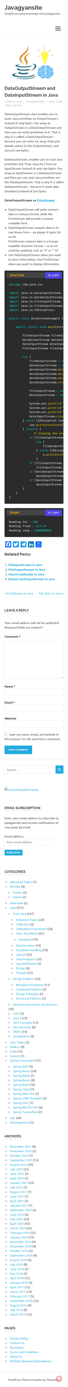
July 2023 (16, 1169)
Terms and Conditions (24, 1352)
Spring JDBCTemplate (27, 1098)
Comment (13, 636)
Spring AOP (21, 1066)
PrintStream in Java (19, 593)
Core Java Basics (27, 933)
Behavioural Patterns (30, 985)
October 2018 (19, 1251)
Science (15, 1056)
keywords (25, 939)
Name (10, 686)
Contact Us (17, 1343)
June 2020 (17, 1214)
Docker (17, 892)
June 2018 (17, 1269)
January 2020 (19, 1237)
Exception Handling (29, 950)
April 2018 (17, 1278)
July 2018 (16, 1264)
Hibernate (16, 903)
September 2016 (21, 1300)
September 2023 (21, 1160)
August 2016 (18, 1305)
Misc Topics (17, 1042)
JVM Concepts (22, 1022)
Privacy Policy (19, 1338)
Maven (17, 897)
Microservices (22, 1027)
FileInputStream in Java (25, 565)
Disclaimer (17, 1347)
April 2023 (17, 1178)
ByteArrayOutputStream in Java (31, 579)
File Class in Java (50, 593)
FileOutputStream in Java (26, 569)
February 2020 (19, 1232)
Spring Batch (21, 1075)
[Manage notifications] (59, 1379)
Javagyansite (23, 7)
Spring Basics (21, 1071)
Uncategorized (19, 1122)
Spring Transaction (25, 1112)
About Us (16, 1356)
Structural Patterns (28, 998)
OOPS (17, 1031)
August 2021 (18, 1192)
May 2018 (16, 1273)
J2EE (16, 1013)
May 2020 (16, 1219)
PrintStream (46, 200)
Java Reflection (26, 963)
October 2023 (19, 1155)
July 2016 (16, 1310)
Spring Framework (22, 1060)
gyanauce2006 (35, 101)
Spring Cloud (21, 1089)
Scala (13, 1051)
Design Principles (27, 994)
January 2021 (19, 1205)
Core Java (19, 913)
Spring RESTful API (25, 1107)
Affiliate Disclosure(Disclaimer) (30, 1361)
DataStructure (25, 945)
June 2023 (17, 1173)
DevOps (15, 886)
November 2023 (21, 1151)
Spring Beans (21, 1080)
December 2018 (20, 1241)
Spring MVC (21, 1102)
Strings (20, 968)
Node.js (15, 1047)
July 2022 (16, 1187)
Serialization (21, 1036)
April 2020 (17, 1223)
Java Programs (26, 959)
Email (10, 702)
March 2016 (18, 1314)
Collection (22, 924)
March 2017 (18, 1291)
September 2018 (21, 1255)
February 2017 (19, 1296)
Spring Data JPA (24, 1093)
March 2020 (18, 1228)
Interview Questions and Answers (35, 1004)
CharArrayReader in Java (26, 574)
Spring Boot (21, 1084)
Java (52, 101)
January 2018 (19, 1282)
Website (10, 718)
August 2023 (18, 1164)
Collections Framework (31, 929)
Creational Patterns (29, 989)
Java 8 (17, 1018)
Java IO (17, 105)
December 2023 (20, 1146)
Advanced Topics (21, 882)
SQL (12, 1118)
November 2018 (21, 1246)
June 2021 (17, 1196)
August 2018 (18, 1260)
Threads (21, 972)
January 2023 (19, 1182)
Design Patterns (23, 978)
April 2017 (17, 1287)
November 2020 (21, 1210)
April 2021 (17, 1201)
